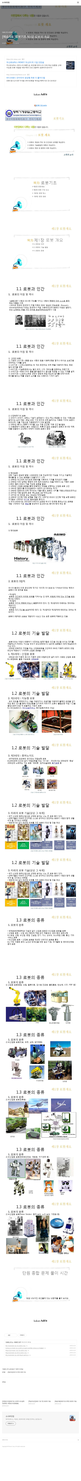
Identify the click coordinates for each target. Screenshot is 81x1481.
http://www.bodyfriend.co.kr (16, 75)
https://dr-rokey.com (13, 59)
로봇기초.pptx (41, 105)
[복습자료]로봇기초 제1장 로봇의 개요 (16, 1353)
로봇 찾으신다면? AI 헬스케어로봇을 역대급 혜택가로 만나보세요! (31, 81)
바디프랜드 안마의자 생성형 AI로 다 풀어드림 (25, 78)
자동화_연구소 (9, 1342)
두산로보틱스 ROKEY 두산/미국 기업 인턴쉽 (25, 62)
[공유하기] (12, 1335)
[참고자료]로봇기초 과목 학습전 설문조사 (17, 1355)
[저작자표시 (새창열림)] (27, 1335)
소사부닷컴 (5, 3)
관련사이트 (5, 1440)
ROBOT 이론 (17, 1342)
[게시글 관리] (15, 1335)
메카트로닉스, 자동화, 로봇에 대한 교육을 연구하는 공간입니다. (24, 1419)
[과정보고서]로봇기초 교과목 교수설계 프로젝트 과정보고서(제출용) (24, 1348)
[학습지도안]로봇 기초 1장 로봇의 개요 (16, 1350)
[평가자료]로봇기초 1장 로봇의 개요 (15, 1346)
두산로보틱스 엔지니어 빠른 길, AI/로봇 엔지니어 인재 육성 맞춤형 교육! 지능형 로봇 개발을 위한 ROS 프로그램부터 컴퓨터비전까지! (33, 66)
